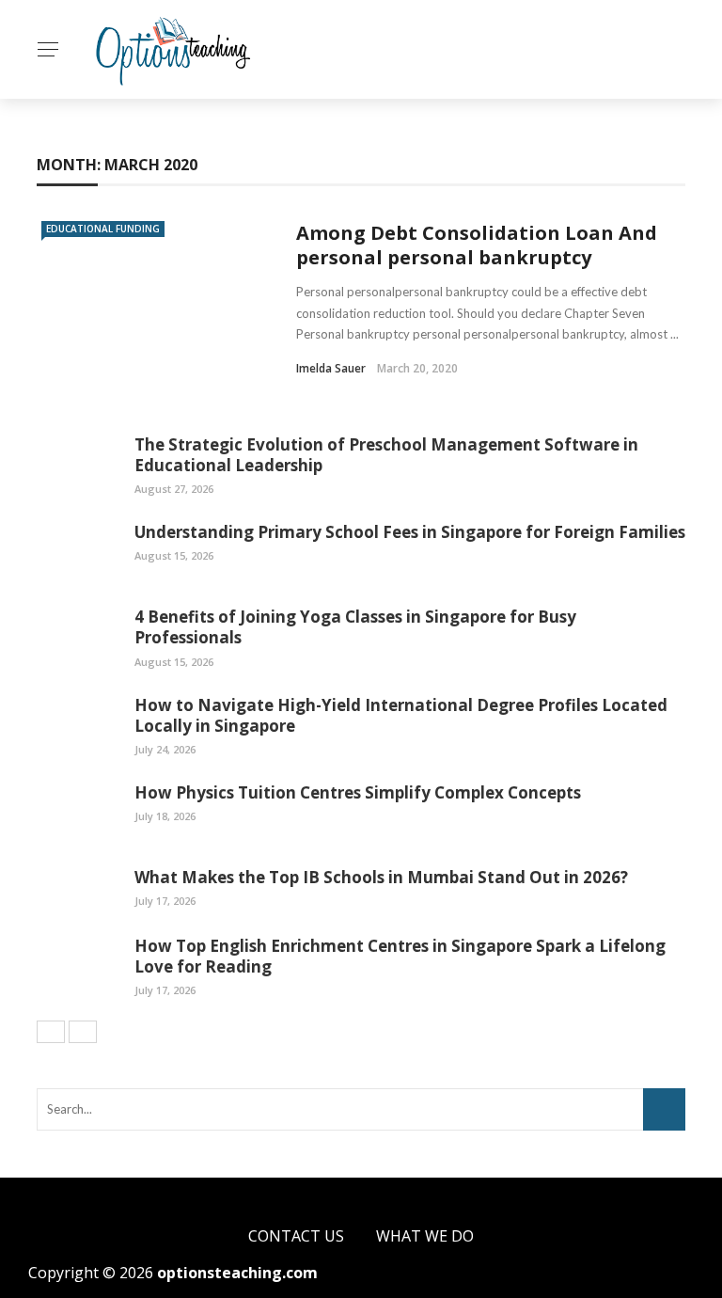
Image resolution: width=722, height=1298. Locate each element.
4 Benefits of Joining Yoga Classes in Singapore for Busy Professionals (355, 627)
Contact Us (296, 1236)
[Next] (83, 1032)
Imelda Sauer (331, 368)
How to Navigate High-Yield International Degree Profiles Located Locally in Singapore (400, 715)
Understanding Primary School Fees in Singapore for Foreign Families (409, 532)
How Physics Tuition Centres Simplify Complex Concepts (357, 792)
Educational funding (103, 228)
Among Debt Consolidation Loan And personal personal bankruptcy (476, 245)
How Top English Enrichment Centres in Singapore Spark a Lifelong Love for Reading (400, 956)
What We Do (425, 1236)
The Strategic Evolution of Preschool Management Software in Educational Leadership (386, 455)
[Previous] (51, 1032)
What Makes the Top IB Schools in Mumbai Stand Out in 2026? (381, 877)
